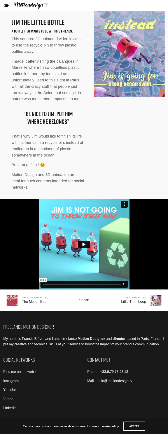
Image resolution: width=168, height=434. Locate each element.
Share (84, 300)
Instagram (11, 381)
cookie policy (110, 426)
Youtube (9, 390)
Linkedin (10, 408)
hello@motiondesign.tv (114, 381)
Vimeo (8, 399)
